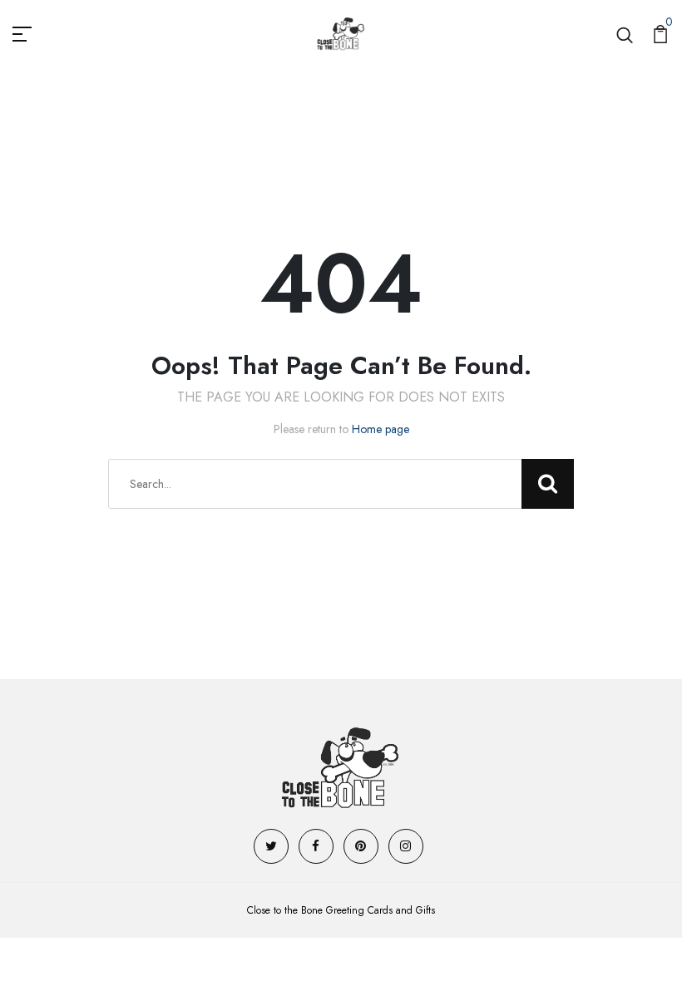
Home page (380, 429)
